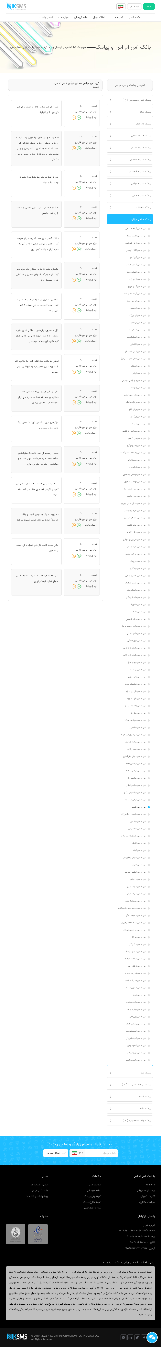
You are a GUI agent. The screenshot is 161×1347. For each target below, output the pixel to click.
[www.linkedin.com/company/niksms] (130, 1337)
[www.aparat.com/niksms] (123, 1337)
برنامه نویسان (81, 17)
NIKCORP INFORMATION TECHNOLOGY (71, 1335)
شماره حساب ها (39, 1185)
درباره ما (64, 17)
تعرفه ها (118, 17)
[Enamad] (38, 1234)
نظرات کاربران (147, 1196)
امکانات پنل (99, 17)
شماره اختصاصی (92, 1208)
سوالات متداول (147, 1202)
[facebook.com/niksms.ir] (144, 1337)
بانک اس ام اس (39, 1191)
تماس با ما (47, 17)
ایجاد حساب (53, 1153)
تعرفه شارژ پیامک (92, 1202)
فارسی (78, 112)
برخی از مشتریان (146, 1191)
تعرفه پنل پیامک (92, 1196)
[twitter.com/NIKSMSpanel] (137, 1337)
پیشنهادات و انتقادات (37, 1196)
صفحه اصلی (134, 17)
